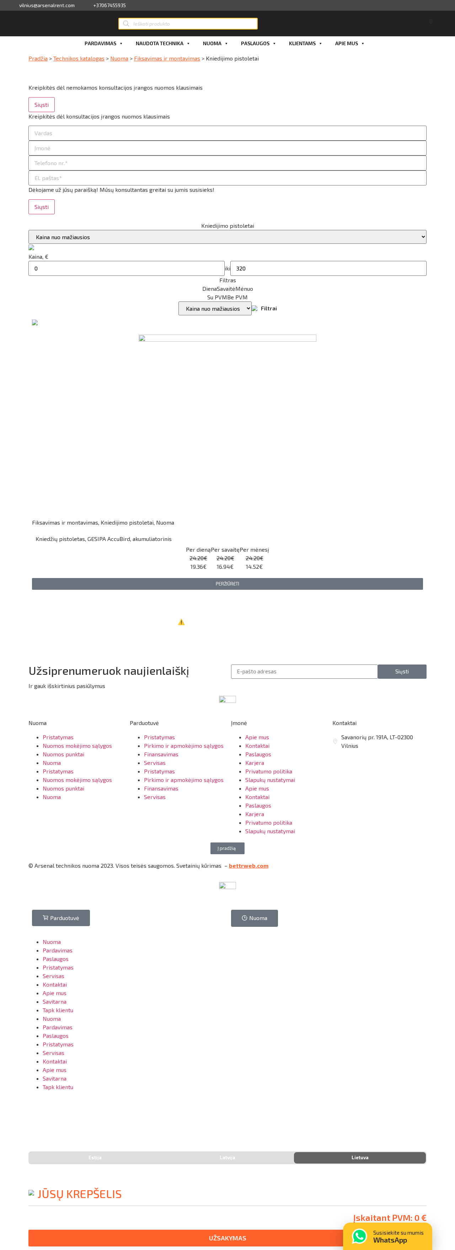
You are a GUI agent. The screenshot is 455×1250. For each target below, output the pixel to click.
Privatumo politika (268, 771)
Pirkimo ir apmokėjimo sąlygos (184, 745)
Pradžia (38, 58)
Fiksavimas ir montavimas (167, 58)
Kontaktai (257, 745)
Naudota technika (159, 43)
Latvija (227, 1157)
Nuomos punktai (63, 754)
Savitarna (54, 1001)
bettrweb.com (248, 865)
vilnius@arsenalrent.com (47, 5)
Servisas (155, 762)
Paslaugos (255, 43)
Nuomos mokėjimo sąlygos (77, 745)
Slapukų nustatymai (270, 779)
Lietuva (360, 1157)
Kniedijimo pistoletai (127, 522)
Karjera (254, 762)
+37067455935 (109, 5)
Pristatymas (58, 737)
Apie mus (346, 43)
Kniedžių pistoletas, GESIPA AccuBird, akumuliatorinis (104, 538)
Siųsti (41, 104)
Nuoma (212, 43)
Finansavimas (161, 754)
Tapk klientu (58, 1010)
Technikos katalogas (79, 58)
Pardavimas (100, 43)
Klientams (302, 43)
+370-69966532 (57, 1118)
